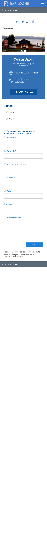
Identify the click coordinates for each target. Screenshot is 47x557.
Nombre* (11, 137)
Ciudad (9, 204)
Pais (9, 191)
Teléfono (10, 178)
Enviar (35, 244)
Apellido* (11, 151)
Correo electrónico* (17, 164)
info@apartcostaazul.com (17, 133)
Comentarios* (14, 218)
